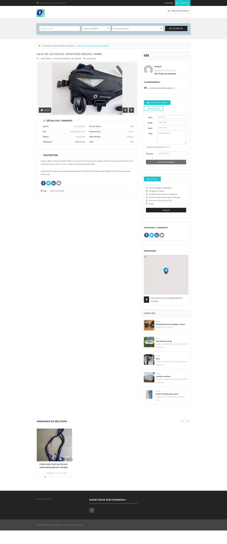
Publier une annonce (180, 11)
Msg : (151, 133)
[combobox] (137, 28)
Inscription (184, 3)
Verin (158, 359)
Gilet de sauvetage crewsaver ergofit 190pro (69, 54)
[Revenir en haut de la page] (218, 527)
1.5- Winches (168, 327)
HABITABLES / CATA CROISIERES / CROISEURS (59, 46)
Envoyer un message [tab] (158, 103)
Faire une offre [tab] (153, 108)
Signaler (166, 210)
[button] (166, 271)
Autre (151, 203)
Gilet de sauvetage (57, 191)
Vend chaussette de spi (164, 341)
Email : (150, 123)
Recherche (177, 28)
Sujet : (150, 128)
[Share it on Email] (58, 183)
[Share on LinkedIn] (53, 183)
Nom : (150, 117)
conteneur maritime (163, 376)
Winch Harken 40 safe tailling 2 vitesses (170, 324)
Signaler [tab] (154, 179)
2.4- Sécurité (61, 473)
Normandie (91, 58)
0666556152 (80, 142)
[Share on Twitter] (48, 183)
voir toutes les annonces (165, 73)
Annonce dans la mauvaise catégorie (164, 197)
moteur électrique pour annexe (167, 394)
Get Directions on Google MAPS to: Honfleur (166, 299)
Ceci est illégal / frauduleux (160, 188)
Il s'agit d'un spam (156, 191)
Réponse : (149, 155)
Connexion (168, 3)
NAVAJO (157, 67)
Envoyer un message (166, 162)
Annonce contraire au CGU (160, 200)
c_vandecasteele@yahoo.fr (161, 88)
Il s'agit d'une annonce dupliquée (163, 194)
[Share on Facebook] (43, 183)
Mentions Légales (44, 499)
